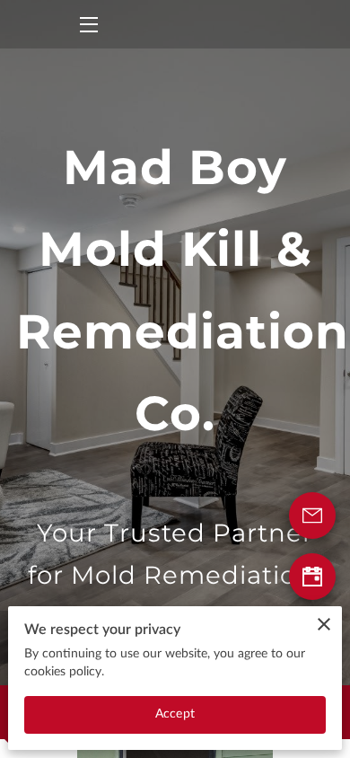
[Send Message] (312, 515)
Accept (175, 714)
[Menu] (87, 25)
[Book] (312, 576)
